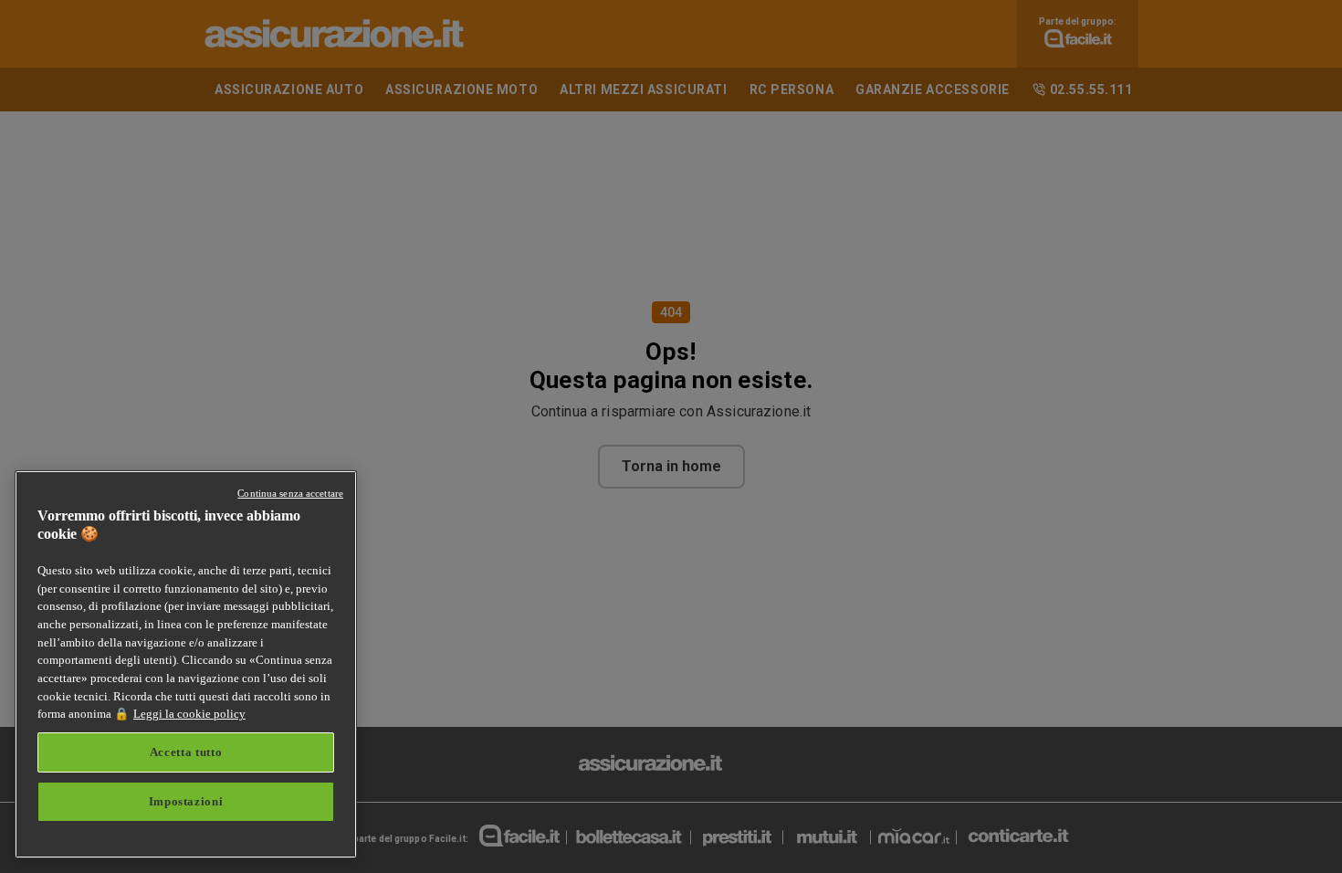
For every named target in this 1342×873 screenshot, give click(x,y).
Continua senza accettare (290, 493)
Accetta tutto (186, 752)
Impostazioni (186, 801)
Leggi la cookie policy (189, 713)
